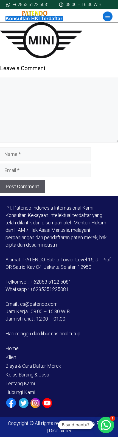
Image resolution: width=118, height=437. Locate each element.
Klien (10, 357)
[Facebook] (11, 403)
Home (12, 348)
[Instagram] (35, 403)
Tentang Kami (20, 383)
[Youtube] (47, 403)
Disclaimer (60, 430)
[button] (106, 425)
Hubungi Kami (20, 392)
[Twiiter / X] (24, 403)
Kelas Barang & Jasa (27, 375)
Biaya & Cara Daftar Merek (33, 366)
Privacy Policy (94, 423)
